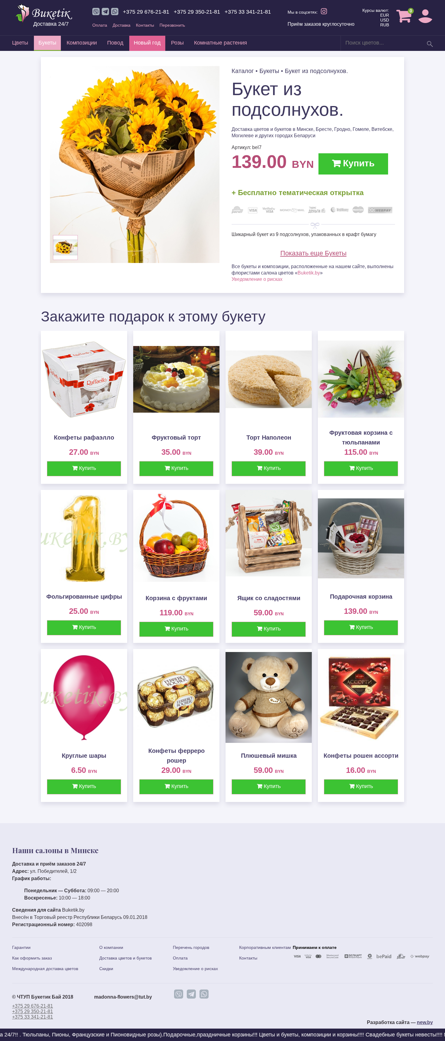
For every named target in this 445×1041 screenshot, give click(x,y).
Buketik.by (309, 272)
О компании (111, 947)
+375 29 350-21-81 (197, 12)
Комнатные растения (220, 43)
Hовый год (147, 43)
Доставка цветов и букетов (125, 958)
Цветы (20, 43)
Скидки (106, 968)
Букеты (47, 43)
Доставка (121, 25)
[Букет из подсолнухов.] (134, 261)
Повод (115, 43)
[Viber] (178, 994)
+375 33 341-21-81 (248, 12)
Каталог (243, 71)
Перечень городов (191, 947)
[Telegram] (191, 994)
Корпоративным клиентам (265, 947)
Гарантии (21, 947)
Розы (177, 43)
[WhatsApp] (204, 994)
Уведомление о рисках (257, 279)
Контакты (145, 25)
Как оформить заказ (32, 958)
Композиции (82, 43)
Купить (357, 163)
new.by (425, 1022)
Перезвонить (172, 25)
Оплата (99, 25)
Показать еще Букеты (313, 253)
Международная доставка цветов (45, 968)
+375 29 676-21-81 (146, 12)
